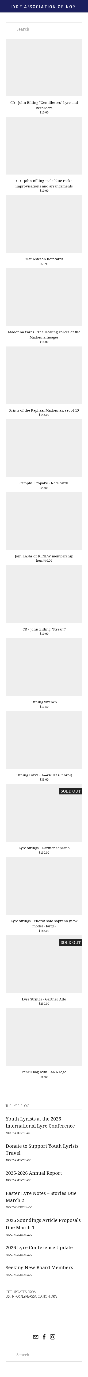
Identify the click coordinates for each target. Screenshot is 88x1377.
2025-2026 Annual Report (34, 1173)
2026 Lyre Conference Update (39, 1247)
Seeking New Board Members (39, 1267)
